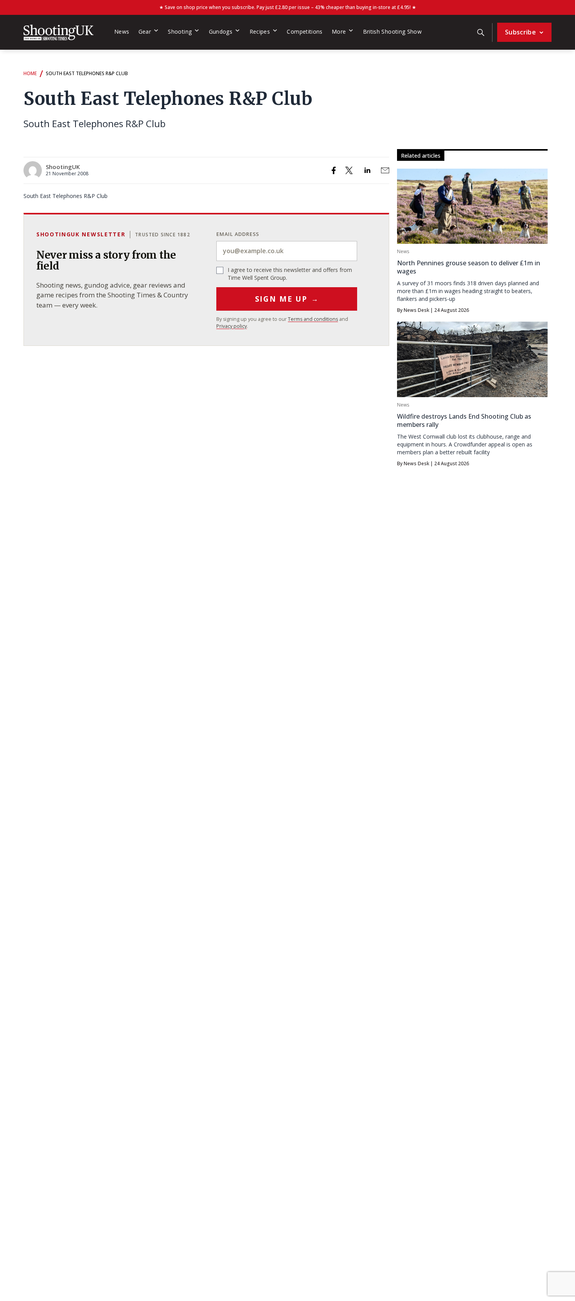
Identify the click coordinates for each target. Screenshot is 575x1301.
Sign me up (287, 299)
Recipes (260, 31)
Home (30, 73)
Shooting (180, 31)
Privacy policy (231, 326)
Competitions (304, 31)
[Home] (58, 32)
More (339, 31)
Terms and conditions (313, 319)
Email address (237, 234)
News (121, 31)
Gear (144, 31)
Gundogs (221, 31)
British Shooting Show (392, 31)
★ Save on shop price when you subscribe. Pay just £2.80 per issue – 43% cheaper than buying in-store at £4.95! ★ (287, 7)
